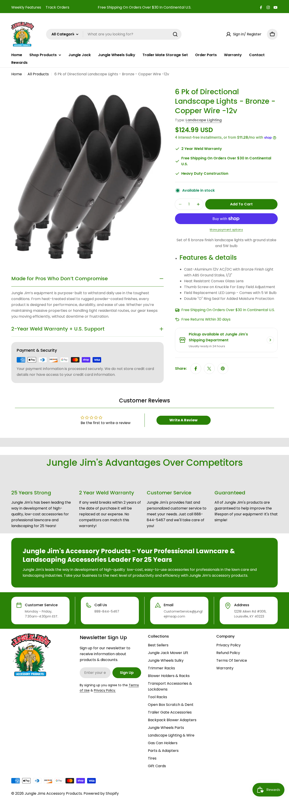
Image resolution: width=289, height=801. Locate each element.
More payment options (226, 230)
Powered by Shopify (101, 793)
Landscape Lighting (204, 120)
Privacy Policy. (105, 690)
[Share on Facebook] (195, 368)
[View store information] (270, 340)
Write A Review (183, 420)
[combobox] (114, 34)
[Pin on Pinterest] (222, 368)
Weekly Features (26, 7)
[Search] (175, 34)
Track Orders (57, 7)
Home (16, 74)
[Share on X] (209, 368)
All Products (38, 74)
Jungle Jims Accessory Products (53, 793)
